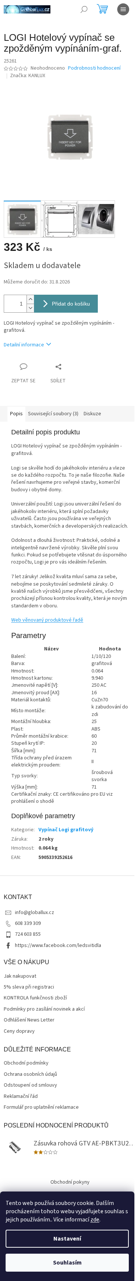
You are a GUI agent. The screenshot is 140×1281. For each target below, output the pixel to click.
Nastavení (67, 1239)
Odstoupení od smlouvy (30, 1085)
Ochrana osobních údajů (30, 1074)
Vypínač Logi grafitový (65, 830)
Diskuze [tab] (92, 414)
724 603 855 (28, 934)
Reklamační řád (21, 1096)
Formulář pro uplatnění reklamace (41, 1107)
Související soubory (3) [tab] (53, 414)
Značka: (27, 75)
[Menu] (123, 9)
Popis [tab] (16, 414)
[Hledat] (84, 9)
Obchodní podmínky (26, 1063)
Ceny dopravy (19, 1031)
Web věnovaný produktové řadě (47, 620)
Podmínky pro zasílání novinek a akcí (44, 1009)
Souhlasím (67, 1263)
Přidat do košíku (71, 304)
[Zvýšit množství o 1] (30, 299)
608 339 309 (28, 923)
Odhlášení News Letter (29, 1020)
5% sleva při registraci (29, 987)
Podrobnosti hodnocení (94, 68)
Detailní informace (24, 345)
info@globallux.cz (34, 912)
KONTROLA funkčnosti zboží (35, 998)
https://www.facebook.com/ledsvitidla (58, 945)
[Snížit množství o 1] (30, 308)
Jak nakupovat (20, 976)
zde (94, 1219)
